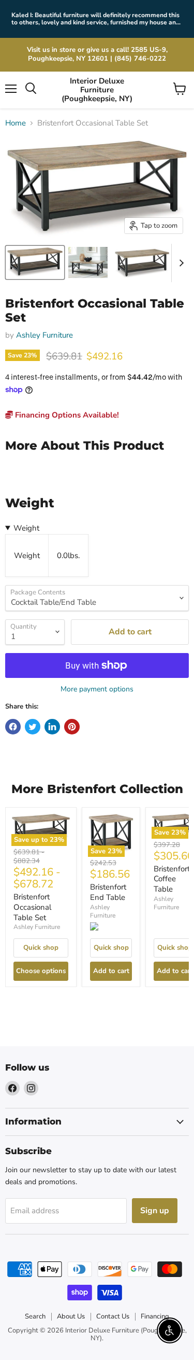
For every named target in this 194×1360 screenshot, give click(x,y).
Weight (26, 528)
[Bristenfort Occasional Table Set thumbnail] (88, 262)
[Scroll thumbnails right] (179, 263)
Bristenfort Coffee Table (172, 879)
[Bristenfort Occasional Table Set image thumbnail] (35, 262)
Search (35, 1316)
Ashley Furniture (44, 335)
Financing (155, 1316)
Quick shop (40, 947)
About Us (71, 1316)
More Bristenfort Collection (97, 789)
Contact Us (112, 1316)
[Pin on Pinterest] (72, 726)
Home (15, 123)
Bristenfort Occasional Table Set (32, 907)
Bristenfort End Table (108, 892)
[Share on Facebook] (13, 726)
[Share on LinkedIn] (52, 726)
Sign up (154, 1210)
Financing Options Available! (66, 415)
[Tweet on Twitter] (32, 726)
